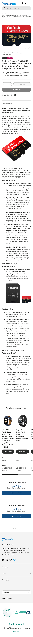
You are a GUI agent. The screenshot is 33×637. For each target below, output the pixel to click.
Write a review (17, 493)
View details (8, 451)
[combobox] (16, 8)
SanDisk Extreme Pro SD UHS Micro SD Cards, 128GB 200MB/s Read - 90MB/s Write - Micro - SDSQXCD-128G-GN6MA (16, 17)
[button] (26, 3)
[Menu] (30, 3)
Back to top (16, 529)
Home (3, 14)
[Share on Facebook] (11, 95)
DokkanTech (9, 598)
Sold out (22, 84)
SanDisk (4, 53)
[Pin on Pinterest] (15, 95)
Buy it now (16, 89)
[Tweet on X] (8, 95)
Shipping (12, 75)
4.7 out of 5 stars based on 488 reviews (16, 628)
